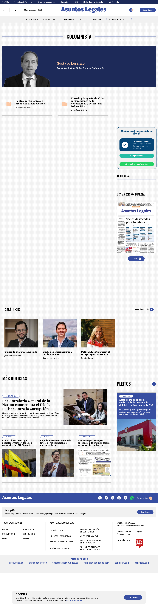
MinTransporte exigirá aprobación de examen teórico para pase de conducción (94, 443)
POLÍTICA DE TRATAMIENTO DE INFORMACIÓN (92, 542)
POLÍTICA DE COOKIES (59, 548)
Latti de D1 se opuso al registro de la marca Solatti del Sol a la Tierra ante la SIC (136, 402)
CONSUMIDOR (68, 19)
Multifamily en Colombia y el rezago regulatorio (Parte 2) (95, 353)
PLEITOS (83, 19)
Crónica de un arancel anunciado (20, 352)
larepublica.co (15, 562)
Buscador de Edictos (119, 19)
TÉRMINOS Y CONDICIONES (61, 542)
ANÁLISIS (97, 19)
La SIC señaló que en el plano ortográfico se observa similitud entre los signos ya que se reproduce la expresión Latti (135, 412)
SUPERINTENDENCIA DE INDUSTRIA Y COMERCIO (90, 548)
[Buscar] (15, 10)
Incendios (65, 2)
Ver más (135, 259)
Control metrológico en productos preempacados (30, 102)
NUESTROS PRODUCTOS (60, 536)
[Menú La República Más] (4, 10)
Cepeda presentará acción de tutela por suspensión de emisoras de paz (55, 443)
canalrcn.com (122, 562)
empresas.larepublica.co (65, 562)
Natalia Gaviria (87, 358)
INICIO (5, 530)
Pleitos (124, 384)
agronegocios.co (38, 562)
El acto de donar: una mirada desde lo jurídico (57, 353)
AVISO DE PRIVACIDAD (89, 536)
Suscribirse (147, 10)
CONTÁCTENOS (56, 531)
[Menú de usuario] (131, 10)
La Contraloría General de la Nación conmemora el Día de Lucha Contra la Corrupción (26, 405)
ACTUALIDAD (32, 19)
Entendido (133, 597)
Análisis (12, 309)
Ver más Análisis (142, 309)
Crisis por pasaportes (47, 2)
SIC (76, 2)
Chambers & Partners (23, 2)
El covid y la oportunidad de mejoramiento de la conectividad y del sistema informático (87, 102)
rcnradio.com (142, 562)
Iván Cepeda (113, 2)
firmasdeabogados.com (96, 562)
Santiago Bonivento (51, 358)
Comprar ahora (136, 156)
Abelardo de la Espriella (93, 2)
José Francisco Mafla (12, 356)
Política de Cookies (74, 600)
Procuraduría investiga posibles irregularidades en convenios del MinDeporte (17, 443)
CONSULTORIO (49, 19)
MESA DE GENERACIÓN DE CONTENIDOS (89, 531)
